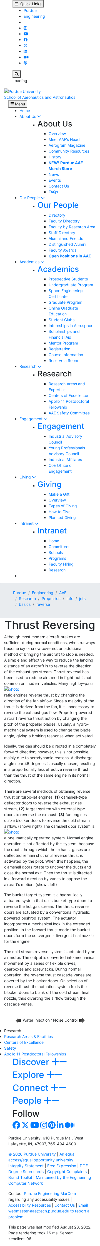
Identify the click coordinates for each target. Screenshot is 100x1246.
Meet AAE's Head (64, 139)
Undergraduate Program (71, 284)
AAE (62, 592)
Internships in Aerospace (71, 325)
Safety (10, 1048)
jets (82, 598)
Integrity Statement (26, 1165)
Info (69, 598)
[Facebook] (26, 39)
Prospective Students (68, 279)
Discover (31, 1062)
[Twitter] (26, 45)
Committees (59, 546)
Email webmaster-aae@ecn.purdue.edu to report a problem (48, 1211)
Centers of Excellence (68, 395)
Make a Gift (59, 494)
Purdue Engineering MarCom (50, 1193)
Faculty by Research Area (72, 226)
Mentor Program (63, 343)
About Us (28, 116)
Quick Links (29, 3)
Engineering (34, 16)
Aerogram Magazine (67, 145)
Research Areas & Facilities (28, 1036)
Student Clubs (61, 319)
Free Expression (61, 1165)
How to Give (60, 511)
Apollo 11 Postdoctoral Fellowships (35, 1054)
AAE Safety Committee (69, 413)
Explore (29, 1074)
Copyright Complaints (67, 1171)
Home (24, 110)
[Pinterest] (52, 1126)
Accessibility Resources (29, 1205)
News (54, 174)
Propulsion (51, 598)
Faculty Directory (64, 221)
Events (55, 180)
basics (25, 604)
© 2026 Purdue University (32, 1154)
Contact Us (59, 186)
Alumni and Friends (66, 238)
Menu (19, 104)
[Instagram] (25, 28)
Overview (57, 133)
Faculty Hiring (61, 564)
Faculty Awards (62, 250)
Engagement (31, 418)
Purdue (30, 10)
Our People (30, 197)
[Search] (16, 74)
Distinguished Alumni (67, 244)
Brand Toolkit (20, 1177)
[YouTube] (26, 33)
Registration (59, 348)
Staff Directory (62, 232)
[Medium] (26, 57)
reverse (43, 604)
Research (28, 366)
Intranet (27, 523)
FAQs (53, 191)
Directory (57, 215)
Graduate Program (65, 302)
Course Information (66, 354)
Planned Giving (62, 517)
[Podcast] (25, 62)
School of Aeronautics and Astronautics (39, 97)
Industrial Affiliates (65, 459)
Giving (25, 477)
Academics (30, 261)
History (55, 157)
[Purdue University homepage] (22, 90)
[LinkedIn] (25, 51)
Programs (57, 558)
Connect (31, 1087)
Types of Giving (63, 505)
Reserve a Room (63, 360)
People (28, 1100)
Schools (56, 552)
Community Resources (69, 151)
